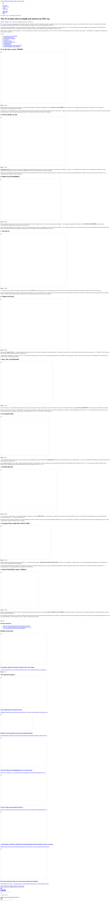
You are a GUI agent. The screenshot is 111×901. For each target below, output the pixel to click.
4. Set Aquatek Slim (7, 43)
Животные (5, 8)
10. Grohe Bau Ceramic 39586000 (10, 36)
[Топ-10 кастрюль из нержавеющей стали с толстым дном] (24, 767)
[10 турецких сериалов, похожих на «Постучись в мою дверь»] (24, 663)
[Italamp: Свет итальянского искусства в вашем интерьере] (17, 730)
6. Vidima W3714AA (7, 40)
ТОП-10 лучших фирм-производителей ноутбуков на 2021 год (16, 625)
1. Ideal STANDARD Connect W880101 (11, 46)
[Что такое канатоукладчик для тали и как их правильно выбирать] (24, 878)
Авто (4, 7)
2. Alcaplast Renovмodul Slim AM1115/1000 (12, 45)
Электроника (6, 6)
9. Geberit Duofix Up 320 (8, 37)
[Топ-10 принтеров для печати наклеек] (24, 707)
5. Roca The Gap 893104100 (9, 42)
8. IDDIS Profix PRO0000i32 (9, 38)
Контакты (3, 897)
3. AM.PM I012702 (7, 44)
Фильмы (5, 5)
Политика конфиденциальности (12, 897)
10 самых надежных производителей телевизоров (14, 628)
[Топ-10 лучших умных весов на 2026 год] (24, 804)
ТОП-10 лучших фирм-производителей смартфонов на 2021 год (17, 627)
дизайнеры (15, 24)
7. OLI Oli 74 (6, 39)
